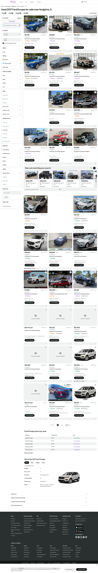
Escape (22, 6)
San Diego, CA (65, 534)
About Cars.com (25, 563)
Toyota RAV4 (13, 548)
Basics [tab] (26, 462)
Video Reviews (27, 532)
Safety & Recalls (27, 527)
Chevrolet (65, 545)
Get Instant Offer (40, 521)
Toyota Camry (14, 554)
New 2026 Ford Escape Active (72, 183)
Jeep (51, 545)
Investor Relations (40, 563)
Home (2, 6)
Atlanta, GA (64, 527)
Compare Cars (27, 523)
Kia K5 (77, 554)
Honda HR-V (26, 556)
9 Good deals (77, 438)
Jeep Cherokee (53, 556)
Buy (21, 2)
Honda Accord (27, 552)
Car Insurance (52, 527)
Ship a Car (52, 523)
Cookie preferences (69, 569)
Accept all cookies (81, 569)
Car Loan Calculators (54, 518)
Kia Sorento (78, 550)
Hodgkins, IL (13, 6)
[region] (49, 568)
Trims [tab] (43, 462)
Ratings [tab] (37, 462)
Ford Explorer (39, 556)
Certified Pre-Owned (15, 523)
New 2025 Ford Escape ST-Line (31, 183)
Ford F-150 (39, 552)
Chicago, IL (64, 518)
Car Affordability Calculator (55, 521)
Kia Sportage (78, 548)
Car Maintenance (53, 529)
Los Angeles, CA (65, 523)
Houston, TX (64, 521)
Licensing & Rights (56, 563)
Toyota (12, 545)
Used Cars (13, 518)
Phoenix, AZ (64, 525)
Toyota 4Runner (14, 556)
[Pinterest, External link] (86, 537)
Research (32, 2)
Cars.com (55, 568)
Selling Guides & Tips (41, 525)
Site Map (51, 532)
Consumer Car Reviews (28, 518)
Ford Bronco (39, 550)
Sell (26, 2)
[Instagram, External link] (84, 537)
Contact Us (33, 563)
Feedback (74, 563)
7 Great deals (77, 449)
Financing (13, 535)
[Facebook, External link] (79, 537)
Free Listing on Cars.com (42, 523)
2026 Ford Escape (29, 438)
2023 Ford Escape (29, 446)
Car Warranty (52, 525)
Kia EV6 (77, 556)
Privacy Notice (21, 568)
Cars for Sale (7, 6)
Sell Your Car (39, 518)
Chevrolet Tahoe (66, 554)
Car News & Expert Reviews (29, 521)
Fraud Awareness (66, 563)
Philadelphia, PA (65, 529)
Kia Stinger (78, 552)
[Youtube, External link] (81, 537)
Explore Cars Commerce (80, 518)
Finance (39, 2)
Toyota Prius (13, 550)
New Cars (13, 521)
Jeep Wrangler (53, 548)
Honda (25, 545)
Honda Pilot (26, 554)
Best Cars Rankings (28, 525)
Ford (18, 6)
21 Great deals (77, 446)
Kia (76, 545)
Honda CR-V (26, 548)
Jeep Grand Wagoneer (54, 554)
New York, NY (65, 532)
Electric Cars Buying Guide (16, 533)
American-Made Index (28, 529)
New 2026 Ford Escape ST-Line (86, 183)
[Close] (96, 564)
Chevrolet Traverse (67, 552)
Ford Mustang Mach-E (41, 554)
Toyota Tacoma (14, 552)
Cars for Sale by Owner (15, 525)
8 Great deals (77, 443)
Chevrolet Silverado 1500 (68, 550)
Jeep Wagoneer (53, 552)
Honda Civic (26, 550)
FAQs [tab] (32, 462)
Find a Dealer (13, 527)
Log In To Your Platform (80, 521)
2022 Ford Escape (29, 449)
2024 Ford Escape (29, 443)
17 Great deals (77, 440)
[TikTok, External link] (76, 537)
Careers (49, 563)
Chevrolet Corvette (67, 548)
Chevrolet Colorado (67, 556)
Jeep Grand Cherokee (54, 550)
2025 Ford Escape (29, 440)
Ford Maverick (40, 548)
